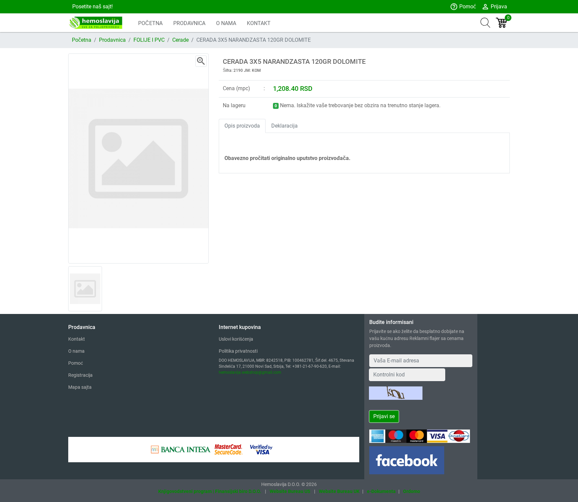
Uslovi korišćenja (236, 339)
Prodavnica (112, 40)
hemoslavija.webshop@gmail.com (250, 372)
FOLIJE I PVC (149, 40)
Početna (81, 40)
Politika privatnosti (238, 351)
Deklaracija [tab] (284, 126)
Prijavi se (384, 416)
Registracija (80, 375)
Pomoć (463, 7)
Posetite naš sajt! (92, 6)
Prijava (494, 7)
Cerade (180, 40)
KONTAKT (259, 23)
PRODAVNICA (189, 23)
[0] (501, 23)
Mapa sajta (80, 387)
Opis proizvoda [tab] (242, 126)
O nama (76, 351)
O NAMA (226, 23)
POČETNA (150, 23)
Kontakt (76, 339)
